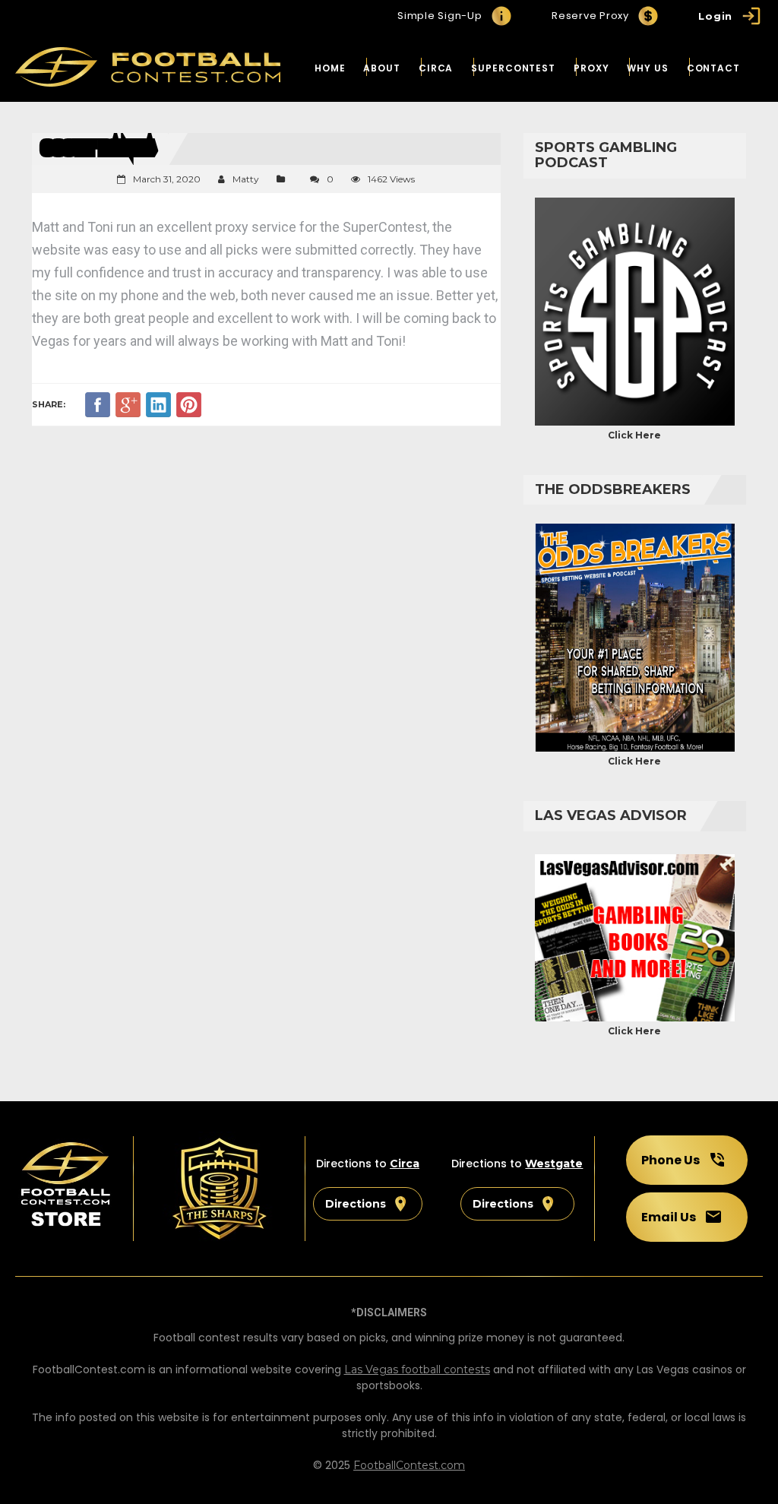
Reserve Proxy (590, 15)
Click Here (634, 435)
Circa (436, 68)
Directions (355, 1204)
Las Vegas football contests (417, 1369)
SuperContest (513, 68)
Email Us (668, 1217)
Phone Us (670, 1160)
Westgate (554, 1163)
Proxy (591, 68)
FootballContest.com (409, 1465)
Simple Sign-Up (439, 15)
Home (330, 68)
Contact (713, 68)
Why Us (647, 68)
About (381, 68)
